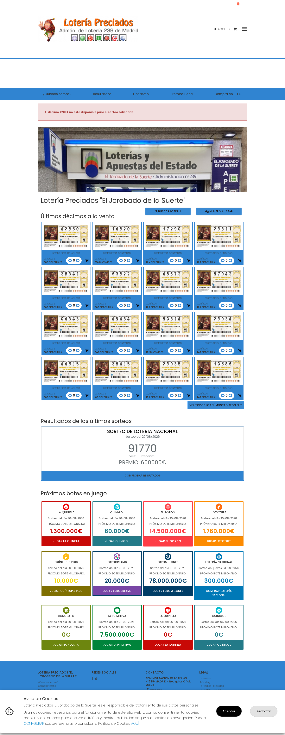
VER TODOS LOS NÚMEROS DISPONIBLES (215, 405)
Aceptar (229, 711)
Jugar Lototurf (218, 541)
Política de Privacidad (212, 685)
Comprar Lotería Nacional (219, 593)
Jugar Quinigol (117, 541)
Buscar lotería (169, 211)
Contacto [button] (141, 94)
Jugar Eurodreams (117, 591)
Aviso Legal (206, 682)
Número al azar (220, 211)
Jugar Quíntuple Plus (66, 591)
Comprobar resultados (143, 475)
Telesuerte (205, 678)
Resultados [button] (102, 94)
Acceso (223, 29)
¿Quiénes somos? (48, 682)
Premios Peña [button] (181, 94)
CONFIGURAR (34, 723)
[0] (237, 29)
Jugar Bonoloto (66, 645)
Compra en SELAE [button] (228, 94)
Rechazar (263, 711)
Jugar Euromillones (168, 591)
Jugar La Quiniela (66, 541)
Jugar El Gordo (168, 541)
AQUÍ (135, 723)
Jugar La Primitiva (117, 645)
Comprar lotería (47, 685)
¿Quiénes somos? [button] (57, 94)
